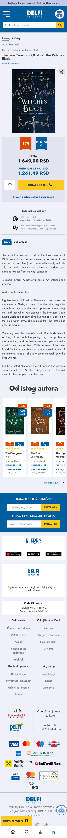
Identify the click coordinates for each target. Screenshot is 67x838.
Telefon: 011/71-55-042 (33, 607)
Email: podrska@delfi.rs (33, 611)
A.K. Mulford (12, 461)
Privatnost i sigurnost (18, 681)
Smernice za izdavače (18, 651)
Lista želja (48, 688)
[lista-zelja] (9, 444)
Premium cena (30, 169)
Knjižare (49, 628)
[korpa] (19, 444)
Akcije (18, 642)
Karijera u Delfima (49, 635)
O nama (48, 649)
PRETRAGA (50, 507)
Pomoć (18, 694)
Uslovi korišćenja (18, 688)
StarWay (15, 38)
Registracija (48, 674)
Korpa (48, 681)
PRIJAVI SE (50, 524)
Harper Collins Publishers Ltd (20, 50)
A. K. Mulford (10, 44)
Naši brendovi (48, 642)
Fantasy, (6, 38)
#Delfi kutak (18, 635)
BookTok (18, 660)
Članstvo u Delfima (18, 628)
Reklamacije (18, 674)
